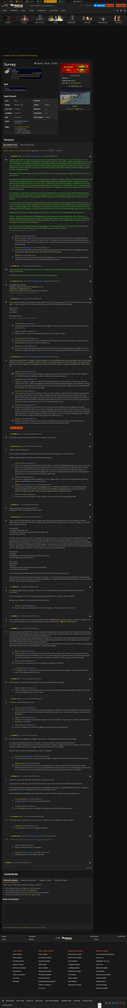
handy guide (32, 890)
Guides (31, 10)
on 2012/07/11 (24, 668)
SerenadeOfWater (20, 799)
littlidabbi (17, 485)
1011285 (17, 668)
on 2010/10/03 (26, 628)
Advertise (39, 1001)
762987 (17, 255)
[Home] (13, 5)
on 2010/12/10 (30, 299)
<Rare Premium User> (34, 156)
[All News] (4, 1)
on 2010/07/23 (22, 845)
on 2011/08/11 (30, 799)
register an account (28, 927)
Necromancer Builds (103, 975)
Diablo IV (79, 1)
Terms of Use (7, 1005)
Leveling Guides (18, 961)
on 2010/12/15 (25, 735)
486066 (14, 628)
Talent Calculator (19, 975)
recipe (36, 222)
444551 (17, 651)
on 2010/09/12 (45, 156)
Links (55, 63)
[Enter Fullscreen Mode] (114, 10)
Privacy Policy (87, 1001)
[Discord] (106, 1002)
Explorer (43, 185)
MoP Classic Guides (45, 951)
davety (14, 836)
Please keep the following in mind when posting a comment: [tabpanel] (26, 906)
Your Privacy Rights (52, 1001)
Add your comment (8, 150)
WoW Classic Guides (75, 951)
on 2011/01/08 (23, 606)
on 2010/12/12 (23, 688)
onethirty (15, 816)
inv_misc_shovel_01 (74, 83)
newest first (21, 150)
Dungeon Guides (44, 961)
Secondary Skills (22, 55)
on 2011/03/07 (26, 826)
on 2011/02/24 (32, 816)
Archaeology (33, 55)
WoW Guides (17, 951)
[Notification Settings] (117, 10)
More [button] (63, 10)
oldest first (28, 150)
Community (42, 10)
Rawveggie (18, 826)
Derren (14, 699)
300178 (17, 391)
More (96, 939)
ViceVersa (15, 281)
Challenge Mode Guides (46, 981)
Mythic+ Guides (18, 964)
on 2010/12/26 (26, 587)
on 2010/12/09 (29, 266)
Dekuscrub (15, 517)
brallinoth (15, 446)
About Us (30, 1001)
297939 (17, 405)
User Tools (20, 1001)
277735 (17, 463)
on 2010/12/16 (23, 324)
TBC (40, 1)
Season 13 (99, 958)
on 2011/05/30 (29, 517)
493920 (17, 236)
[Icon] (7, 71)
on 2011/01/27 (23, 255)
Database (13, 10)
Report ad (123, 932)
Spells (14, 55)
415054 (14, 679)
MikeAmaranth (19, 763)
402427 (17, 494)
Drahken (15, 357)
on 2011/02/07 (29, 434)
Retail (20, 1)
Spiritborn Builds (102, 988)
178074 (17, 372)
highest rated (34, 150)
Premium (77, 1001)
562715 (17, 708)
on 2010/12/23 (23, 717)
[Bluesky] (113, 1002)
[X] (109, 1002)
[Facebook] (116, 1002)
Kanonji (14, 299)
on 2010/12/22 (24, 331)
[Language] (124, 10)
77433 (16, 477)
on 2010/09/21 (47, 281)
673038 (14, 776)
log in (20, 927)
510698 (14, 434)
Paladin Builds (101, 978)
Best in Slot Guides (75, 958)
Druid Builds (100, 971)
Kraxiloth (17, 379)
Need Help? (10, 1001)
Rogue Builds (100, 981)
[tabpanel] (47, 509)
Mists (63, 1)
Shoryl (17, 756)
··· (68, 1)
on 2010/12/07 (23, 477)
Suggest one (79, 109)
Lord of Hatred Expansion (105, 954)
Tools (4, 939)
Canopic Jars (13, 222)
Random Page (66, 1001)
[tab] (10, 144)
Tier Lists (16, 978)
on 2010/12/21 (23, 651)
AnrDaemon (18, 338)
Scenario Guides (44, 978)
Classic (31, 1)
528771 (14, 504)
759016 (17, 606)
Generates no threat (23, 127)
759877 (8, 862)
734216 (14, 735)
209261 (17, 688)
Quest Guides (43, 968)
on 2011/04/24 (28, 776)
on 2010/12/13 (47, 357)
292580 (14, 616)
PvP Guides (72, 975)
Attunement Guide (75, 954)
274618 (14, 587)
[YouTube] (120, 1002)
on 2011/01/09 (24, 419)
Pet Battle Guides (44, 975)
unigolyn (17, 419)
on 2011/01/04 (23, 494)
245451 (14, 266)
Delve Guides (17, 958)
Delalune (17, 346)
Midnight (16, 981)
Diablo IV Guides (102, 951)
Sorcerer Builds (101, 985)
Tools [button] (23, 10)
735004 (17, 324)
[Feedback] (121, 10)
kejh (16, 845)
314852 (17, 717)
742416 (17, 725)
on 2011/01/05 (23, 405)
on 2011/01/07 (38, 248)
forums (27, 894)
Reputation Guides (45, 971)
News (5, 10)
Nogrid (14, 156)
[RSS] (123, 1002)
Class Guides (17, 954)
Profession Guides (19, 968)
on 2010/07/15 (44, 836)
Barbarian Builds (102, 968)
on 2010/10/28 (31, 446)
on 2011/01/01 (23, 236)
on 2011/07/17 (25, 346)
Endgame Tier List (102, 961)
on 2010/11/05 (23, 463)
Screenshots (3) (75, 86)
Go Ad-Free (54, 10)
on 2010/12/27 (23, 725)
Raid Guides (17, 971)
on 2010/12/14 (25, 379)
